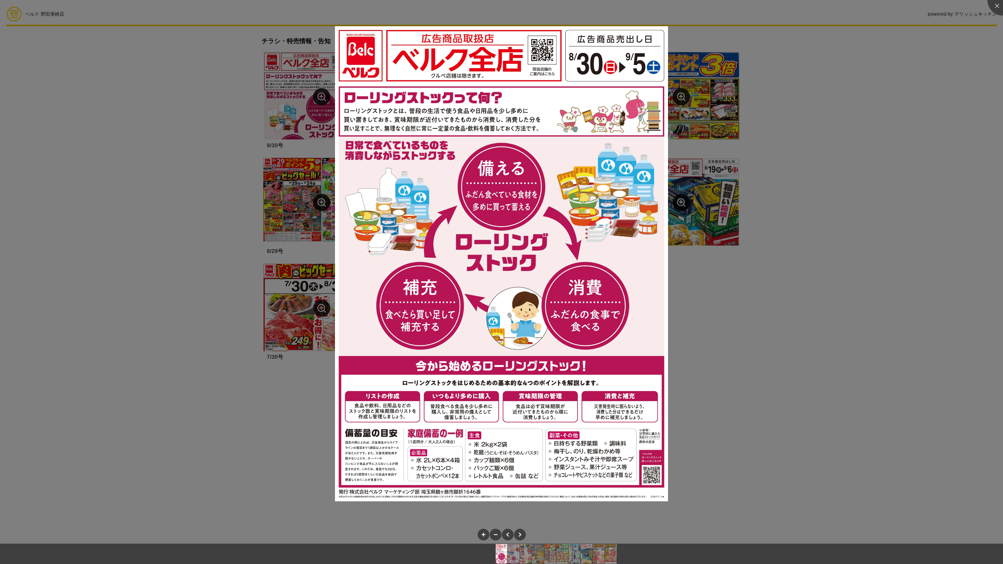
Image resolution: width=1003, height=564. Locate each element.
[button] (483, 534)
